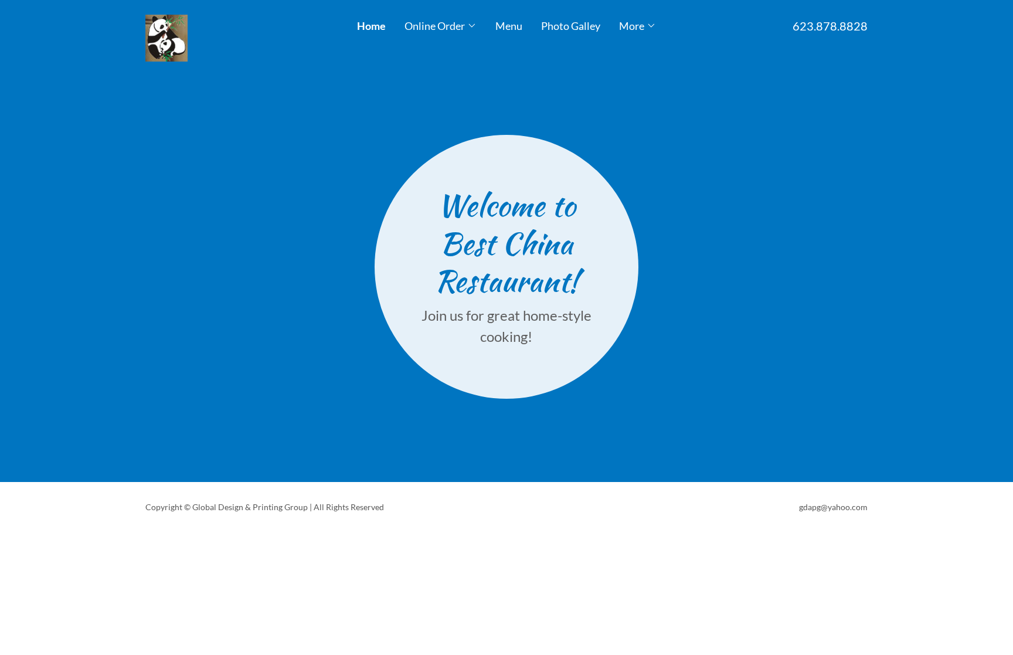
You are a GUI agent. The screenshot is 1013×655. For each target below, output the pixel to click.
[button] (440, 26)
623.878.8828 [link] (830, 26)
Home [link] (371, 25)
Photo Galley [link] (570, 25)
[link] (235, 20)
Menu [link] (508, 25)
